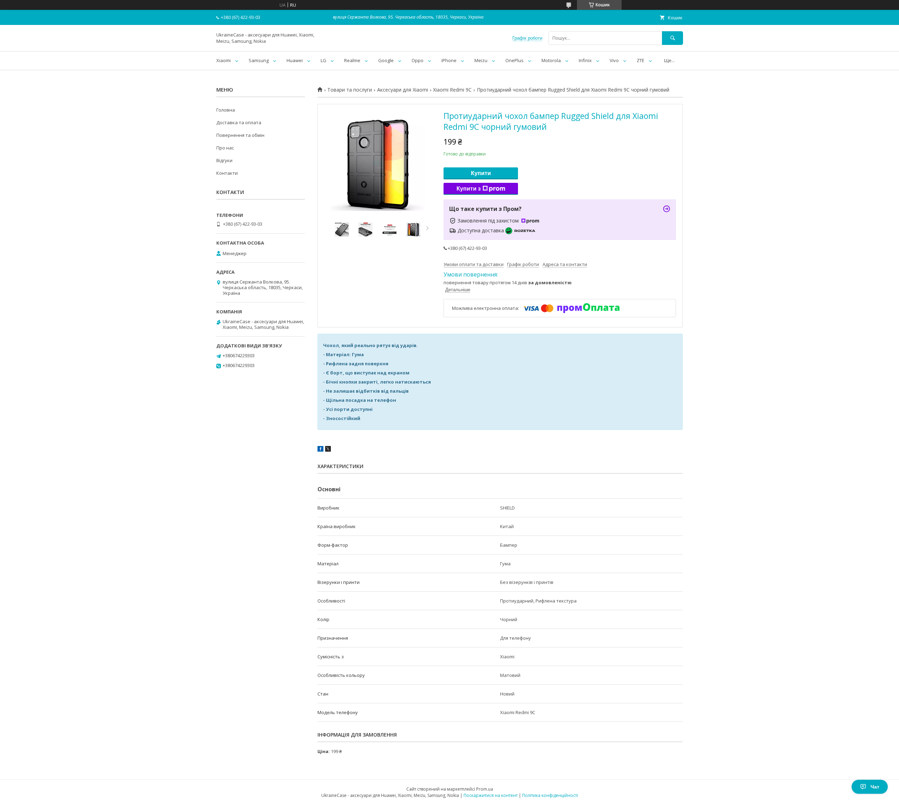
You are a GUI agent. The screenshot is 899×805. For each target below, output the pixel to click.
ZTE (640, 60)
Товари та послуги (349, 90)
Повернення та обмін (240, 135)
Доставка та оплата (238, 122)
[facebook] (320, 450)
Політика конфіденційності (550, 795)
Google (386, 60)
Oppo (418, 60)
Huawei (295, 60)
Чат (875, 787)
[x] (328, 450)
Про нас (225, 148)
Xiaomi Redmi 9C (452, 90)
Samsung (259, 60)
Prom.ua (484, 789)
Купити (481, 173)
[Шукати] (672, 38)
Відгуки (224, 160)
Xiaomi (223, 60)
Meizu (480, 60)
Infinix (585, 60)
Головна (225, 110)
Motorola (551, 60)
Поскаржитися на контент (491, 795)
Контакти (227, 173)
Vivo (614, 60)
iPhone (449, 60)
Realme (352, 60)
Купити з (469, 189)
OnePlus (514, 60)
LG (323, 60)
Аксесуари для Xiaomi (402, 90)
